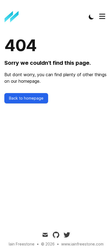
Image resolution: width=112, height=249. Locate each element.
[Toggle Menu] (102, 16)
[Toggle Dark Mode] (91, 17)
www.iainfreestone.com (82, 244)
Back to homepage (26, 98)
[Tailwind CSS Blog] (13, 17)
